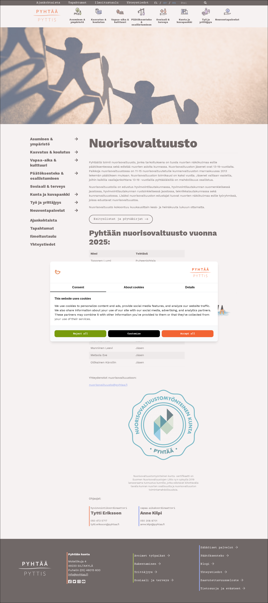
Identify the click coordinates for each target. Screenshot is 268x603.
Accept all (187, 333)
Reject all (80, 333)
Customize (134, 333)
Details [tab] (190, 287)
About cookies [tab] (134, 287)
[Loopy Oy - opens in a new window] (58, 272)
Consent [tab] (78, 287)
